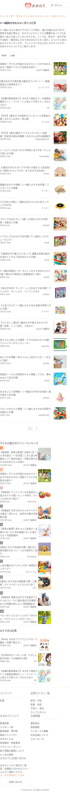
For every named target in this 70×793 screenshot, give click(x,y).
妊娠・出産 (36, 704)
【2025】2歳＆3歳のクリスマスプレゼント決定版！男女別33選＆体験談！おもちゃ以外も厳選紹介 (25, 134)
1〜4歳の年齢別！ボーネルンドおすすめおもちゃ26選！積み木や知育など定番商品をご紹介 (25, 272)
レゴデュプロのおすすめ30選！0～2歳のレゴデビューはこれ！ (24, 238)
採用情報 (35, 727)
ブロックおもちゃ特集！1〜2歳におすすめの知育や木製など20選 (25, 410)
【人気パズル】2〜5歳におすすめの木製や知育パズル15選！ (25, 307)
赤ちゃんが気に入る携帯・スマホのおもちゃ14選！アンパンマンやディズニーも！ (25, 341)
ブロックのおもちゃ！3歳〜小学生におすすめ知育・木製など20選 (24, 220)
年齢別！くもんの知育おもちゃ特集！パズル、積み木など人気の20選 (25, 376)
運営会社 (35, 723)
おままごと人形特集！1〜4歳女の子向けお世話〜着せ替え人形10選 (25, 393)
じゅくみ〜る (37, 738)
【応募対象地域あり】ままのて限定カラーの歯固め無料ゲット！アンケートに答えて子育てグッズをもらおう (25, 101)
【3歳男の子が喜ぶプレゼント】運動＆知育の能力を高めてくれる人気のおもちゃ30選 (25, 255)
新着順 (4, 55)
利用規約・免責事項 (10, 742)
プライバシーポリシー (11, 746)
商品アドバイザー (9, 734)
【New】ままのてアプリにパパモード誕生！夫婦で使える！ (19, 640)
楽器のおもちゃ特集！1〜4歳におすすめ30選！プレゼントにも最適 (24, 186)
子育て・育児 (37, 708)
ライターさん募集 (39, 731)
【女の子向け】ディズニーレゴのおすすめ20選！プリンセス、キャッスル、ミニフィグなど (25, 289)
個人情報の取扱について (12, 750)
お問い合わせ (15, 781)
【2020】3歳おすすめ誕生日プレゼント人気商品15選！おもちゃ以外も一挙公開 (25, 117)
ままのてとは (6, 738)
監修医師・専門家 (9, 731)
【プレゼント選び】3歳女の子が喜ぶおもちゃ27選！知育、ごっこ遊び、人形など (24, 324)
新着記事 (4, 723)
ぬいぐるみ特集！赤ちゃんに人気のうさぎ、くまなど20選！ (25, 358)
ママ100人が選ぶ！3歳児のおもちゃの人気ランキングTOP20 (24, 203)
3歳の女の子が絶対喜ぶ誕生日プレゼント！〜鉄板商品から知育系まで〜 (25, 82)
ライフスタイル (38, 712)
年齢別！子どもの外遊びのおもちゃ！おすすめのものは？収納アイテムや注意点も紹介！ (25, 65)
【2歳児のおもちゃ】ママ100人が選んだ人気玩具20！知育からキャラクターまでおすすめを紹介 (25, 169)
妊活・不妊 (36, 700)
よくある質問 (6, 754)
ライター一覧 (6, 727)
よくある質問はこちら (11, 775)
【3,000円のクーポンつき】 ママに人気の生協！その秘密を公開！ (18, 656)
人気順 (12, 55)
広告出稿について (39, 734)
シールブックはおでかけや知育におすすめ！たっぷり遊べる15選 (25, 151)
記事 (2, 700)
